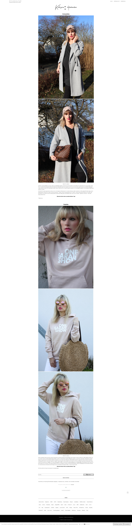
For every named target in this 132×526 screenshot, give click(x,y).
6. (68, 490)
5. (67, 490)
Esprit (62, 504)
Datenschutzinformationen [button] (73, 524)
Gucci (74, 504)
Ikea (42, 507)
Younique (78, 510)
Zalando (83, 510)
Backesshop (60, 501)
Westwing (74, 510)
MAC (67, 507)
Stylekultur (15, 1)
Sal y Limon (50, 510)
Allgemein (47, 501)
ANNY (51, 501)
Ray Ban (90, 507)
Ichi (39, 507)
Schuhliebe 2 (72, 481)
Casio (40, 504)
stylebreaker (79, 462)
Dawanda (48, 504)
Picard (86, 507)
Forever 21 (70, 504)
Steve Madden (67, 510)
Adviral (72, 484)
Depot (52, 504)
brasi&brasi (76, 501)
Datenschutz (117, 1)
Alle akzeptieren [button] (127, 524)
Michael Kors (81, 507)
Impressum (123, 1)
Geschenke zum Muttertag (43, 481)
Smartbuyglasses (56, 510)
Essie (65, 504)
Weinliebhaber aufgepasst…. (53, 481)
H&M (77, 504)
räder (45, 510)
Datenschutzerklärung (68, 517)
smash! (62, 510)
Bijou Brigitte (66, 501)
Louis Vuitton (62, 507)
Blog (111, 1)
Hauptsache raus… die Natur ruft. (64, 481)
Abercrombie (41, 501)
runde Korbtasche (71, 462)
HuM (87, 504)
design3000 (57, 504)
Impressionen (47, 507)
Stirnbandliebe (66, 14)
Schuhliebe (77, 481)
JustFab (52, 507)
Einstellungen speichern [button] (118, 524)
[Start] (127, 492)
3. (64, 490)
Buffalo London (82, 501)
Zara (87, 510)
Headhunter (82, 504)
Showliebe (65, 204)
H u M (90, 504)
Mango (71, 507)
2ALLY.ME (54, 458)
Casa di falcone (89, 501)
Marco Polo (76, 507)
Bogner (71, 501)
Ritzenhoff (41, 510)
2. (63, 490)
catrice (43, 504)
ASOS (55, 501)
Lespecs (56, 507)
